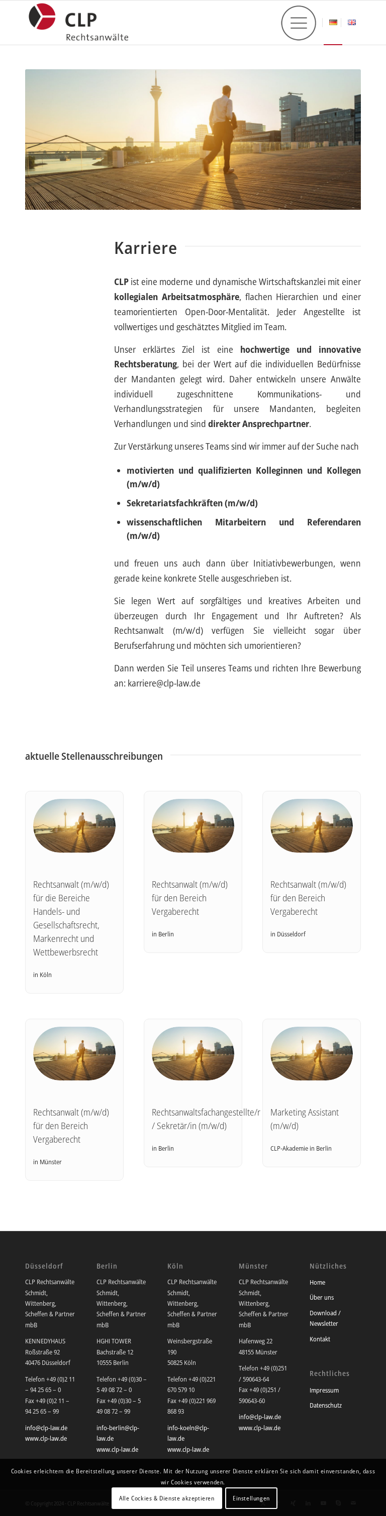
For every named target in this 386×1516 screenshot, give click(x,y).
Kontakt (320, 1338)
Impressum (324, 1390)
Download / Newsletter (325, 1318)
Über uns (322, 1297)
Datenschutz (326, 1405)
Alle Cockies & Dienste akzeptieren (166, 1498)
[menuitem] (298, 23)
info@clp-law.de (46, 1427)
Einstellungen (251, 1498)
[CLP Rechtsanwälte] (78, 23)
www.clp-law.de (46, 1438)
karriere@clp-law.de (164, 683)
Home (317, 1282)
